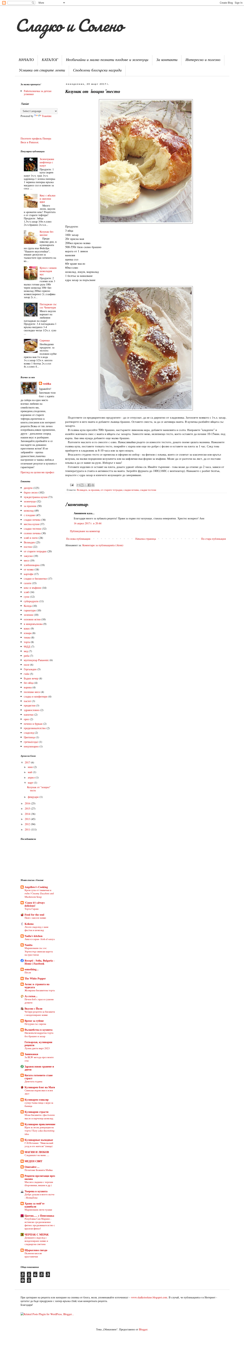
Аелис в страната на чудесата (37, 985)
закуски (28, 556)
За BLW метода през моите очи (39, 1058)
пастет (27, 701)
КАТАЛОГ (50, 60)
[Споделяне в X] (85, 485)
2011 (28, 829)
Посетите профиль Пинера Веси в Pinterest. (36, 140)
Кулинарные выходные (39, 1140)
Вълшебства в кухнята (38, 1030)
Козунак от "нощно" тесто (39, 788)
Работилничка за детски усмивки (37, 92)
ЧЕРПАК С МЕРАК (37, 1234)
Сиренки (45, 340)
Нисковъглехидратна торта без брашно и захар (39, 1034)
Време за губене (34, 1021)
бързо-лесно (31, 492)
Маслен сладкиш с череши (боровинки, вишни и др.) (39, 1183)
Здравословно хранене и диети (39, 1067)
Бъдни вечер (31, 678)
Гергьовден (30, 669)
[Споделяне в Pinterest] (93, 485)
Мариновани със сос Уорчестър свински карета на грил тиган (39, 951)
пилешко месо (32, 692)
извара (27, 633)
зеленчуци (30, 501)
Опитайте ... (32, 1167)
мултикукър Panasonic (36, 660)
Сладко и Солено (68, 25)
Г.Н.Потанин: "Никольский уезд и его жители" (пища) (39, 1144)
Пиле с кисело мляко (35, 917)
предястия (29, 705)
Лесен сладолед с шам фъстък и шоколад (36, 928)
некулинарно (31, 746)
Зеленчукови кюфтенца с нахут (47, 162)
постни (28, 546)
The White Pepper (35, 978)
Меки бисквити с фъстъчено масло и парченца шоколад (40, 1116)
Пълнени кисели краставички (33, 1255)
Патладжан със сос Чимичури (48, 305)
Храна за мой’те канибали (34, 1204)
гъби (26, 674)
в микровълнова (33, 624)
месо (26, 560)
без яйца (29, 683)
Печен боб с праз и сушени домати (39, 1001)
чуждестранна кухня (35, 497)
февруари (33, 797)
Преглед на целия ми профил (37, 472)
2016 (28, 803)
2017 (28, 762)
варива (28, 687)
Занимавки (31, 1054)
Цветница (29, 737)
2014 (28, 814)
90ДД (27, 646)
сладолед (29, 732)
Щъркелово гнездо (36, 1250)
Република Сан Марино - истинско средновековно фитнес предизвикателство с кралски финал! (40, 1223)
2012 (28, 824)
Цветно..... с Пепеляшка (39, 1216)
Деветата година (33, 1081)
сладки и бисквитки (35, 578)
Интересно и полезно (202, 60)
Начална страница (145, 538)
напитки (29, 714)
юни (31, 767)
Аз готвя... (31, 996)
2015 (28, 808)
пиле (26, 664)
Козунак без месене (46, 233)
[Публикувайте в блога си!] (82, 485)
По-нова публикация (78, 538)
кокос (27, 628)
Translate (46, 116)
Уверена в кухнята (36, 1191)
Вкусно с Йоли (33, 1008)
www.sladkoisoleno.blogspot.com (149, 1297)
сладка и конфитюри (35, 696)
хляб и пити (31, 538)
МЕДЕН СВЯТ (33, 1161)
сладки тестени (148, 490)
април (31, 777)
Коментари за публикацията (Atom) (102, 545)
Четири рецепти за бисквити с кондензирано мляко (40, 1013)
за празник (94, 490)
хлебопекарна (31, 565)
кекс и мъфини (32, 587)
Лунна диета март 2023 (37, 1048)
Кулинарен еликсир (37, 1100)
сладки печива (131, 490)
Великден (82, 490)
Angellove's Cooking (36, 887)
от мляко (29, 569)
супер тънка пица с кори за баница (39, 1104)
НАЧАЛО (26, 60)
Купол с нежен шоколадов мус (48, 271)
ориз (26, 719)
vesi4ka (47, 384)
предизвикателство (35, 728)
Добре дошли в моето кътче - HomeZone (40, 1196)
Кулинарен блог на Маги (40, 1087)
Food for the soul (34, 915)
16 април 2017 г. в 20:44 (87, 523)
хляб (26, 592)
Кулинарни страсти (36, 1112)
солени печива (32, 533)
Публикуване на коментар (85, 531)
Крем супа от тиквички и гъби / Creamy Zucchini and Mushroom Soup (39, 893)
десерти (28, 488)
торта (27, 642)
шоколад (29, 510)
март (31, 782)
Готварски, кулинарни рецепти (38, 1043)
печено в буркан (33, 723)
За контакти (166, 60)
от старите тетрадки (111, 490)
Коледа (28, 606)
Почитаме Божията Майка (39, 1170)
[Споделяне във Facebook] (89, 485)
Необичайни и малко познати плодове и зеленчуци (107, 60)
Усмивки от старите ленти (42, 71)
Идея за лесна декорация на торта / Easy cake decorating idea (40, 1131)
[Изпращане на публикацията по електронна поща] (71, 484)
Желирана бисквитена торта (40, 990)
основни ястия (32, 619)
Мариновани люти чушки (38, 1209)
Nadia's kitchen (34, 936)
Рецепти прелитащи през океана (40, 1177)
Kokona (29, 924)
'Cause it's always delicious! (35, 904)
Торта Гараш (32, 908)
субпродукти (31, 601)
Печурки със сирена (35, 1024)
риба (26, 655)
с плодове (29, 515)
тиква (27, 637)
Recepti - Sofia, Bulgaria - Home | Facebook (40, 962)
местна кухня (31, 524)
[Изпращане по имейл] (78, 485)
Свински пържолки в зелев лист (39, 1092)
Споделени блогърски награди (97, 71)
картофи (28, 574)
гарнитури (30, 610)
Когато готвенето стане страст (39, 1076)
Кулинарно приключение (40, 1124)
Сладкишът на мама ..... (37, 1155)
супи (26, 596)
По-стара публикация (213, 538)
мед (26, 651)
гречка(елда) (31, 742)
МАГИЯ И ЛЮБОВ (37, 1152)
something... (32, 969)
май (30, 772)
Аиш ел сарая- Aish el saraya (40, 939)
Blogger (143, 1329)
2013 (28, 819)
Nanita (28, 945)
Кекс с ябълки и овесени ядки (47, 199)
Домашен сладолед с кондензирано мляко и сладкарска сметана (36, 1241)
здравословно (31, 710)
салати (27, 583)
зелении (28, 615)
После (28, 972)
